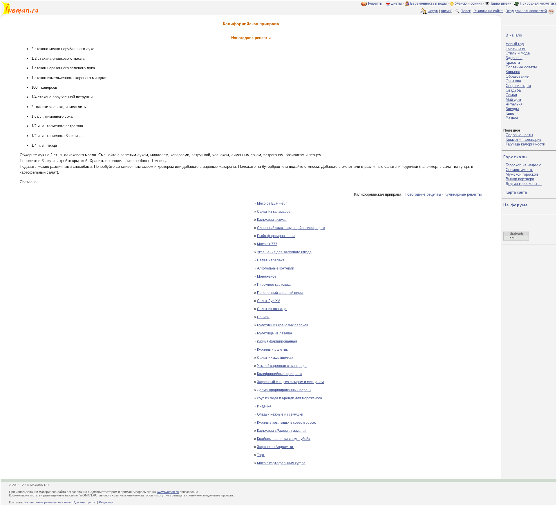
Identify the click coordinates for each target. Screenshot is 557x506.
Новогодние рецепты (423, 194)
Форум (433, 11)
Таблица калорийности (525, 144)
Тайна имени (500, 3)
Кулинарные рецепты (463, 194)
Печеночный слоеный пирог (280, 293)
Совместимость (519, 170)
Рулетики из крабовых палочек (282, 325)
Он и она (513, 81)
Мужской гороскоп (522, 174)
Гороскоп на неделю (523, 165)
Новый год (515, 44)
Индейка (264, 406)
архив (446, 11)
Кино (510, 113)
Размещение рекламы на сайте (47, 502)
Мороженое (266, 276)
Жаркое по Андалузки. (275, 447)
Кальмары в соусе (272, 220)
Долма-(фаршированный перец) (284, 390)
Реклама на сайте (488, 11)
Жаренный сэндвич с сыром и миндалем (290, 382)
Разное (512, 118)
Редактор (106, 502)
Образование (517, 76)
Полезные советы (521, 67)
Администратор (84, 502)
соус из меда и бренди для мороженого (289, 398)
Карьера (513, 72)
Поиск (466, 11)
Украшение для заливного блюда (284, 252)
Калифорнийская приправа (279, 374)
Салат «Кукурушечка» (275, 358)
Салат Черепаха (271, 260)
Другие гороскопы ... (524, 183)
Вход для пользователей (526, 11)
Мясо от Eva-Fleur (272, 203)
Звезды (512, 109)
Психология (516, 48)
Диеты (396, 3)
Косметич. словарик (523, 139)
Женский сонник (468, 3)
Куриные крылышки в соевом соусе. (286, 423)
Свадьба (513, 90)
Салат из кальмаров (273, 212)
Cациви (263, 317)
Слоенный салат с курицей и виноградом (291, 228)
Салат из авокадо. (272, 309)
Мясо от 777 (267, 244)
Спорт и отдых (518, 85)
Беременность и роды (428, 3)
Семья (511, 95)
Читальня (514, 104)
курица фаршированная (277, 341)
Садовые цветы (519, 135)
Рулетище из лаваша (274, 333)
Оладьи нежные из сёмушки (280, 414)
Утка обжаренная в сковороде (282, 366)
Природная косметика (538, 3)
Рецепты (375, 3)
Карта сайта (516, 192)
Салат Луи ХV (268, 301)
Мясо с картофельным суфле (281, 463)
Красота (513, 62)
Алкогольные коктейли (275, 268)
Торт (261, 455)
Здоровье (514, 58)
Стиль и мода (518, 53)
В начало (514, 35)
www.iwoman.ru (168, 492)
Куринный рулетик (272, 349)
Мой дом (513, 99)
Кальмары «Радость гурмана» (282, 431)
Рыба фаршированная (276, 236)
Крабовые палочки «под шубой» (283, 439)
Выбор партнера (520, 179)
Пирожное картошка (274, 285)
